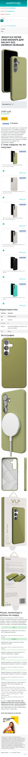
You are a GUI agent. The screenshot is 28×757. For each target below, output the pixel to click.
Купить (4, 119)
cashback (2, 14)
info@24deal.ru (12, 25)
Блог (2, 31)
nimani (25, 754)
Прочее (3, 29)
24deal (10, 752)
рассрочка (7, 14)
